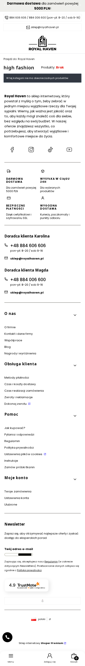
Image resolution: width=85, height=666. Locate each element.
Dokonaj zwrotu (15, 404)
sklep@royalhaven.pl (27, 258)
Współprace (13, 340)
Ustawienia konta (16, 498)
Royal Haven (19, 59)
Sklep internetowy (41, 643)
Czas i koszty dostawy (20, 384)
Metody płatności (16, 378)
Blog (7, 347)
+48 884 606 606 (28, 246)
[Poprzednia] (5, 6)
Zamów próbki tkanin (19, 467)
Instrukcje (11, 461)
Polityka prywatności (19, 448)
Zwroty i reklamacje (18, 397)
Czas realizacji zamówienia (24, 391)
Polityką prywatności (29, 570)
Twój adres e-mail (18, 549)
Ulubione (10, 504)
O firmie (10, 327)
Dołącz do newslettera (24, 554)
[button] (40, 315)
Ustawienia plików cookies (23, 454)
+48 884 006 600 (28, 280)
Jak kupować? (14, 428)
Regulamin (12, 441)
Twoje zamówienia (18, 491)
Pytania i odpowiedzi (19, 434)
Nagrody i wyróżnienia (20, 353)
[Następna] (80, 6)
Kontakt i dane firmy (18, 334)
